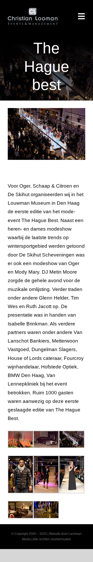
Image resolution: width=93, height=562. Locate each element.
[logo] (33, 10)
